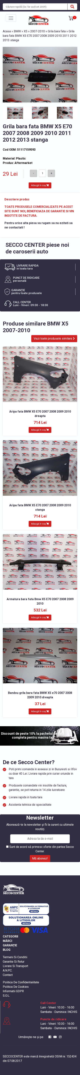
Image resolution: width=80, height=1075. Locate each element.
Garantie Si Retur (13, 961)
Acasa (7, 31)
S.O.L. (6, 995)
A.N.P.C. (7, 970)
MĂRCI (7, 941)
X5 (25, 31)
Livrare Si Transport (15, 966)
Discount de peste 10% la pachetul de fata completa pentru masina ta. (32, 735)
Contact (8, 975)
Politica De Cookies (16, 986)
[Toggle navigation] (11, 18)
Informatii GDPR (13, 991)
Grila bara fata (57, 31)
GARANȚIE (10, 945)
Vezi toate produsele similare (53, 338)
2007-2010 (37, 31)
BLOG (6, 950)
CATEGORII (10, 936)
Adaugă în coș (38, 185)
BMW (17, 31)
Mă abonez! (40, 858)
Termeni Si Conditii (15, 957)
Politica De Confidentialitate (21, 982)
